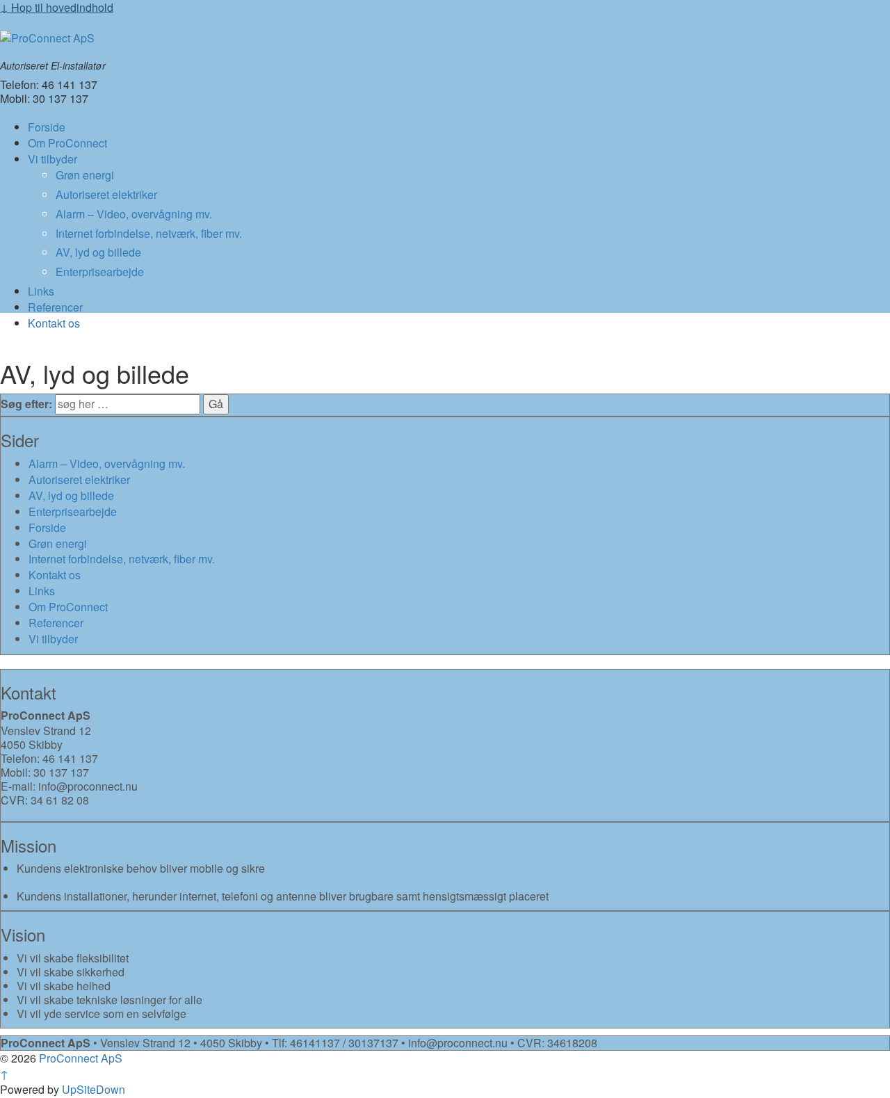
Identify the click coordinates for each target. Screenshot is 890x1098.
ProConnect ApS (79, 1058)
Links (41, 291)
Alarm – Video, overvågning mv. (134, 214)
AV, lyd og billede (98, 252)
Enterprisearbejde (100, 272)
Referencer (55, 307)
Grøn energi (85, 175)
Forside (46, 127)
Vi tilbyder (52, 159)
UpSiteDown (93, 1089)
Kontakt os (54, 323)
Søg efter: (26, 404)
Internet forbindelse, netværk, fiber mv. (149, 233)
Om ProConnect (67, 143)
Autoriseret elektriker (106, 194)
